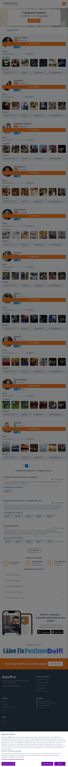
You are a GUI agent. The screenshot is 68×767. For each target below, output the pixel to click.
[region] (34, 749)
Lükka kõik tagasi (47, 764)
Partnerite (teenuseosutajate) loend (12, 759)
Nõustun (60, 764)
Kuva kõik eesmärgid (8, 764)
